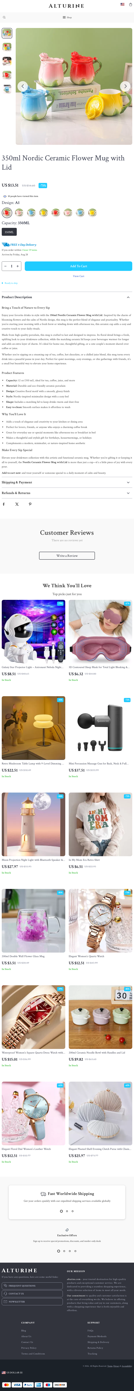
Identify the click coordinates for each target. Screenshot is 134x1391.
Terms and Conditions (33, 1353)
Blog (23, 1330)
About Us (26, 1336)
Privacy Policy (28, 1348)
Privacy (116, 1366)
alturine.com (73, 1279)
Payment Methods (97, 1336)
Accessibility (127, 1366)
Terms (109, 1366)
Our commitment (76, 1295)
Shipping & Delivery (98, 1342)
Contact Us (27, 1342)
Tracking (92, 1353)
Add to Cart (78, 266)
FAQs (91, 1330)
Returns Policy (95, 1348)
